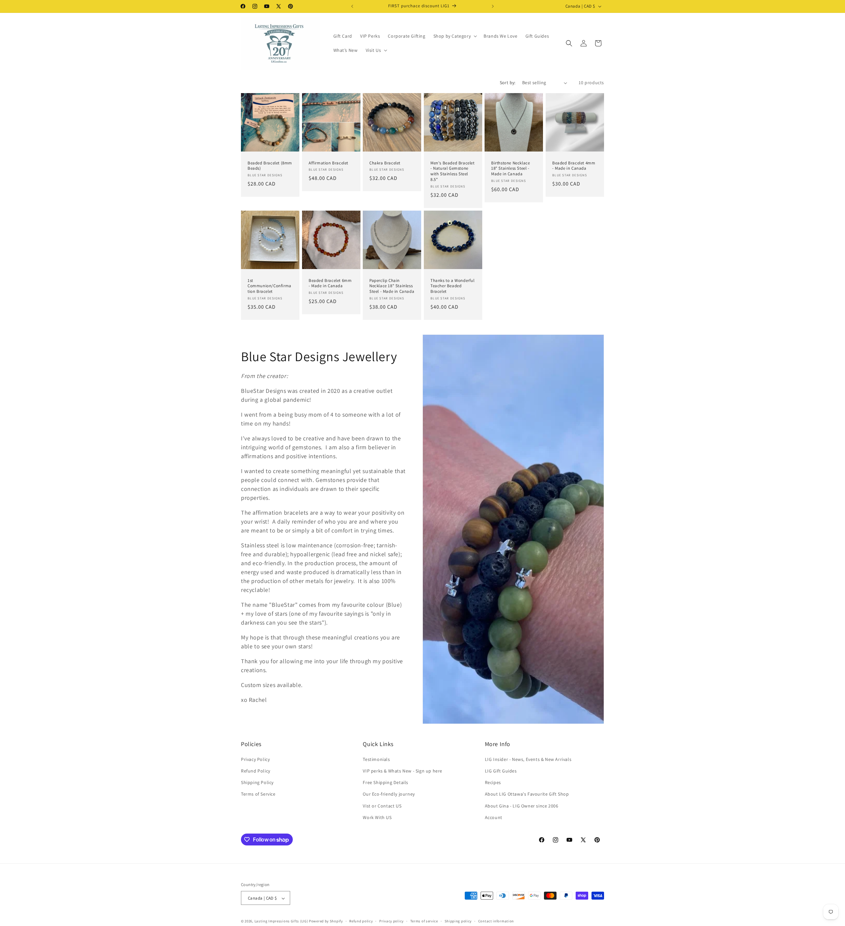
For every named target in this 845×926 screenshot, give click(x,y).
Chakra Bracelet (384, 163)
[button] (454, 36)
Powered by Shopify (326, 921)
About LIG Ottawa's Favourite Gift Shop (527, 794)
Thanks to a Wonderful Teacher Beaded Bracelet (452, 286)
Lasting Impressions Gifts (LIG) (281, 921)
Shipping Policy (257, 782)
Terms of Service (258, 794)
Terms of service (424, 921)
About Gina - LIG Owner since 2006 (521, 805)
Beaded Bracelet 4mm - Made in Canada (573, 165)
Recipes (493, 782)
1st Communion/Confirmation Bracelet (269, 286)
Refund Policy (255, 770)
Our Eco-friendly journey (389, 794)
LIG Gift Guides (501, 770)
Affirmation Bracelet (328, 163)
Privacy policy (391, 921)
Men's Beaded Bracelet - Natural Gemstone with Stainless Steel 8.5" (452, 171)
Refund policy (361, 921)
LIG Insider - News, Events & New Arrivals (528, 759)
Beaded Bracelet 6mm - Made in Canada (330, 283)
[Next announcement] (493, 6)
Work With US (377, 817)
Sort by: (508, 83)
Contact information (496, 921)
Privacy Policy (255, 759)
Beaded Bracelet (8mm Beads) (270, 165)
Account (493, 817)
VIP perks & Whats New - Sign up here (402, 770)
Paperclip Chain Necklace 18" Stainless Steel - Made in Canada (391, 286)
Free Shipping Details (385, 782)
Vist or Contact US (382, 805)
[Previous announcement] (352, 6)
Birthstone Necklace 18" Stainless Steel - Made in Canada (510, 168)
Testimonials (376, 759)
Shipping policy (458, 921)
